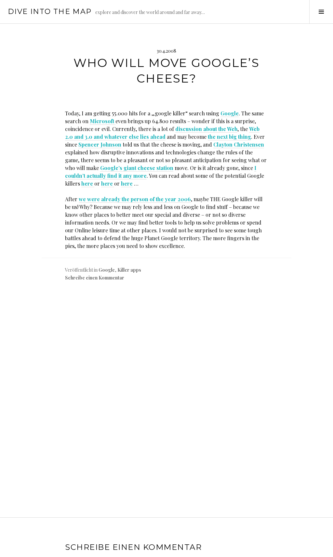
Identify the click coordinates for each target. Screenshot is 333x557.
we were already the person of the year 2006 (135, 199)
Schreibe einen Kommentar (94, 278)
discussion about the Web (206, 128)
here (87, 183)
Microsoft (102, 121)
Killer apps (129, 270)
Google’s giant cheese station (136, 167)
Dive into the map (49, 11)
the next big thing (229, 136)
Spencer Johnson (99, 144)
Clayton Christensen (238, 144)
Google (229, 113)
